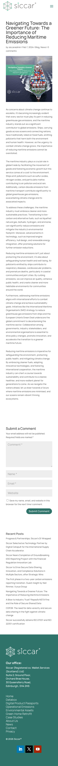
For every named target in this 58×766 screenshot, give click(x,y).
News (43, 47)
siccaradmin (15, 47)
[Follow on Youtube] (37, 749)
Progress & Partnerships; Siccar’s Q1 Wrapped (28, 538)
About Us (12, 721)
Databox (11, 699)
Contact (11, 728)
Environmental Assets (19, 710)
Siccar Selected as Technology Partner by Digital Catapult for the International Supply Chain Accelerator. (27, 547)
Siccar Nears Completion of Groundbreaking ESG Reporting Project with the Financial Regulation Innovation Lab (27, 559)
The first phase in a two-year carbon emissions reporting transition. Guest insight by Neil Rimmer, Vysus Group (29, 583)
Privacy (10, 731)
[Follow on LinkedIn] (20, 749)
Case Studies (14, 717)
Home (9, 696)
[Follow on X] (29, 749)
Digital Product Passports (22, 703)
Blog (37, 47)
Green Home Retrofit (19, 714)
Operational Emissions (20, 707)
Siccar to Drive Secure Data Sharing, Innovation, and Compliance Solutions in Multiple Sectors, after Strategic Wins (25, 571)
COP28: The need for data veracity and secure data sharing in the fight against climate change (29, 612)
